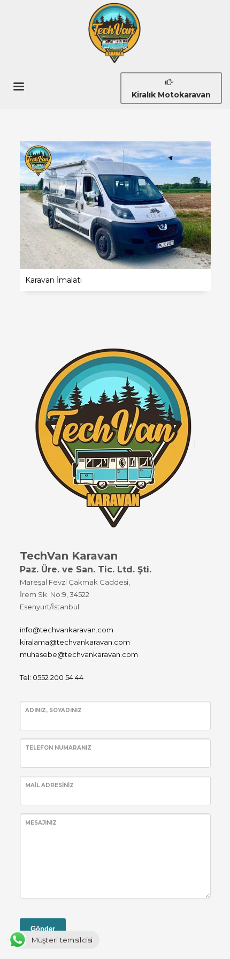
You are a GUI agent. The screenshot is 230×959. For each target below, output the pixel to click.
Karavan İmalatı (53, 280)
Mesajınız (41, 822)
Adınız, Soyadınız (53, 710)
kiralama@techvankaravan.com (75, 642)
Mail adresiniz (49, 785)
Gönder (42, 929)
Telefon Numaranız (58, 747)
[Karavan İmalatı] (115, 205)
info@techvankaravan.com (66, 629)
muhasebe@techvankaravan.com (79, 654)
